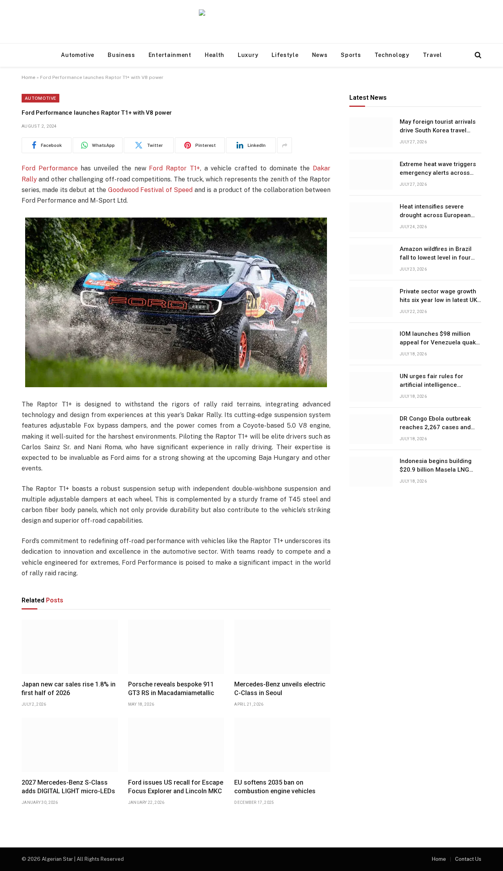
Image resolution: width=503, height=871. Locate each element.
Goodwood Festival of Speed (150, 190)
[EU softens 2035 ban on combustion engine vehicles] (282, 745)
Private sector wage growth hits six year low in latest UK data (438, 296)
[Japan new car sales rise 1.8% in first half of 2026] (70, 647)
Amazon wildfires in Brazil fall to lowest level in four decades (436, 254)
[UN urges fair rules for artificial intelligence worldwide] (371, 387)
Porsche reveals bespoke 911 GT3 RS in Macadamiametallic (171, 689)
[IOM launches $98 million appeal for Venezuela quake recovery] (371, 344)
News (320, 55)
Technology (391, 55)
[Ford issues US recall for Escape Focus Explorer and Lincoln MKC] (176, 745)
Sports (351, 55)
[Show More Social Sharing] (284, 145)
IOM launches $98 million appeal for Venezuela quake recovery (439, 339)
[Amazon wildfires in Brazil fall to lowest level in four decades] (371, 259)
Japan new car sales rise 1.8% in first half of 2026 (69, 689)
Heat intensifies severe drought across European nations (435, 211)
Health (214, 55)
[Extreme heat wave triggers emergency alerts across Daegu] (371, 175)
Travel (432, 55)
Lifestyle (285, 55)
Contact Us (468, 859)
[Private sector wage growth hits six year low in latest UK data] (371, 302)
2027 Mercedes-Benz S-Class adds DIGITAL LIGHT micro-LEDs (68, 787)
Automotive (77, 55)
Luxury (248, 55)
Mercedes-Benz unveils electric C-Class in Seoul (279, 689)
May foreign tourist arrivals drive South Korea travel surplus (437, 127)
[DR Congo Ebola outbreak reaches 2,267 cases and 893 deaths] (371, 429)
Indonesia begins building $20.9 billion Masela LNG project (436, 466)
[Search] (477, 55)
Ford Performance (50, 168)
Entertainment (170, 55)
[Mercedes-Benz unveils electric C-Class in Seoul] (282, 647)
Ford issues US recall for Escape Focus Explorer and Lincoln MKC (175, 787)
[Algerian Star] (251, 21)
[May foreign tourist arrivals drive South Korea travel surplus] (371, 132)
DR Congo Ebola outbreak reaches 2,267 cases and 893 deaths (435, 423)
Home (28, 77)
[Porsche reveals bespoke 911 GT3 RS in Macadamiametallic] (176, 647)
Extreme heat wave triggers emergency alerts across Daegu (438, 169)
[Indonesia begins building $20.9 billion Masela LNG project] (371, 472)
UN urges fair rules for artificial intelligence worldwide (431, 381)
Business (121, 55)
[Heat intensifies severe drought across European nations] (371, 217)
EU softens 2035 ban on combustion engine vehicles (275, 787)
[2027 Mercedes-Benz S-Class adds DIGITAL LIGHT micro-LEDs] (70, 745)
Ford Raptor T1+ (174, 168)
